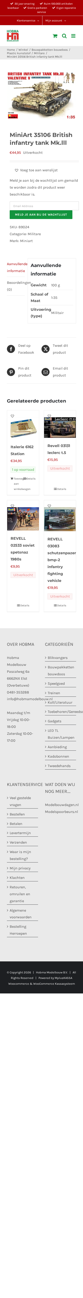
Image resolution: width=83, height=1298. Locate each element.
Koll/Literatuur (60, 702)
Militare (34, 234)
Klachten (17, 877)
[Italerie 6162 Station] (23, 424)
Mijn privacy (20, 868)
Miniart (26, 241)
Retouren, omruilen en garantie (20, 894)
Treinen (54, 692)
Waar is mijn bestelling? (20, 855)
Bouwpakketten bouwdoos (61, 670)
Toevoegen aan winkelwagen (18, 484)
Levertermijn (20, 833)
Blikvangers (58, 657)
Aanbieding (57, 747)
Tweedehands (59, 765)
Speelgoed (56, 683)
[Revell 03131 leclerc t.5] (60, 424)
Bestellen (17, 814)
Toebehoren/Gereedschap (61, 711)
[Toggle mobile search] (64, 35)
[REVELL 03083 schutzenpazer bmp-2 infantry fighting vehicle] (60, 515)
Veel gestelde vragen (20, 801)
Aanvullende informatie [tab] (16, 267)
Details (31, 478)
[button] (36, 170)
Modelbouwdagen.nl (62, 804)
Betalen (16, 823)
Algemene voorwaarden (21, 913)
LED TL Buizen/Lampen (61, 734)
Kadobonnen (58, 756)
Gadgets (54, 721)
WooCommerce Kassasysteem (54, 983)
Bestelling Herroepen (18, 930)
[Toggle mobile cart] (55, 35)
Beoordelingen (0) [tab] (16, 286)
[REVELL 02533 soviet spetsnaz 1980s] (23, 515)
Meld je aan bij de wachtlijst (41, 214)
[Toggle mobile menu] (73, 35)
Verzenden (18, 842)
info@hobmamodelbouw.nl (30, 699)
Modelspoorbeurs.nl (61, 811)
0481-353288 (18, 692)
